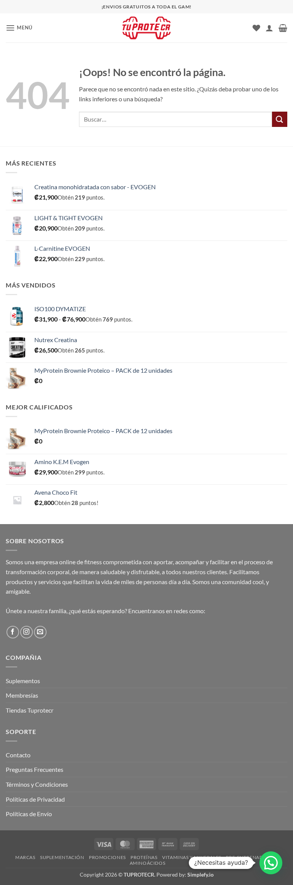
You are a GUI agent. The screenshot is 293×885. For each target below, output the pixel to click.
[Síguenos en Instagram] (26, 632)
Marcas (25, 857)
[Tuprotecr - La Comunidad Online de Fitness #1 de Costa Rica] (146, 27)
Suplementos (23, 680)
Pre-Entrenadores (251, 857)
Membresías (22, 695)
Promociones (107, 857)
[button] (19, 27)
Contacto (18, 754)
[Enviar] (279, 119)
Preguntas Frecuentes (34, 769)
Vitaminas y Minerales (191, 857)
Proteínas (144, 857)
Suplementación (62, 857)
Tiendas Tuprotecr (29, 710)
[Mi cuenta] (269, 27)
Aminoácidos (148, 863)
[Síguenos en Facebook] (12, 632)
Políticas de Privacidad (35, 799)
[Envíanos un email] (40, 632)
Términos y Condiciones (37, 784)
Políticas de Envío (29, 813)
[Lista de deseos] (256, 27)
